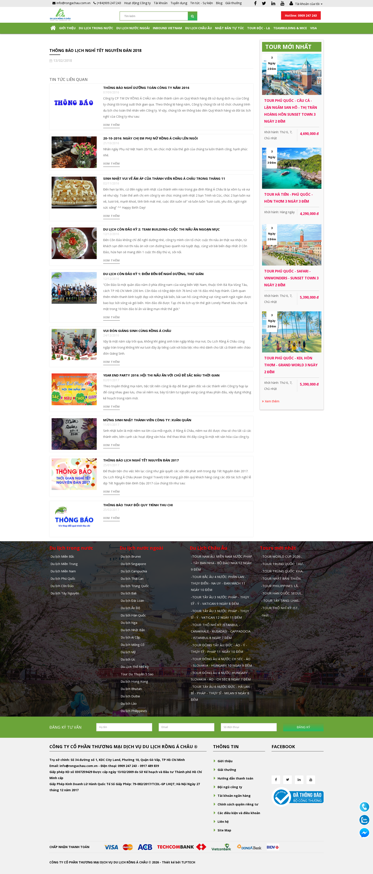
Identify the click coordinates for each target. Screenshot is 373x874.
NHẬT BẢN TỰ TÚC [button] (229, 28)
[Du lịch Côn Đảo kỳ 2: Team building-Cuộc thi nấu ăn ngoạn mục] (74, 243)
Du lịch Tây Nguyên (65, 593)
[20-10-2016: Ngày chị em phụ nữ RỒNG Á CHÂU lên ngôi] (74, 152)
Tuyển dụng (179, 3)
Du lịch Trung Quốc (135, 586)
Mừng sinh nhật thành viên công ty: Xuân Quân (147, 420)
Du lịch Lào (129, 703)
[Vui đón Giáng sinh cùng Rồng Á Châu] (74, 344)
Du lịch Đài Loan (132, 600)
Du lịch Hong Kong (134, 681)
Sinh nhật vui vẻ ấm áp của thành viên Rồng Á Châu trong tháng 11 (164, 178)
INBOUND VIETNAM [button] (167, 28)
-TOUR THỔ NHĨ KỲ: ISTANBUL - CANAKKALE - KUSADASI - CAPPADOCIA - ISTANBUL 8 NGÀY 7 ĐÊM (220, 631)
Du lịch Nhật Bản (133, 630)
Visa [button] (313, 28)
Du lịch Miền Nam (63, 571)
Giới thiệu (67, 28)
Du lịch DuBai (130, 696)
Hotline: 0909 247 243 (301, 15)
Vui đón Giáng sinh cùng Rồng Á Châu (137, 330)
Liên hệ (223, 822)
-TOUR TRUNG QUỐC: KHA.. (282, 571)
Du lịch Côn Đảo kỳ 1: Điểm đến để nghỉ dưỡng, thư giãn (153, 274)
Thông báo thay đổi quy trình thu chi (138, 505)
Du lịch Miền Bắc (62, 556)
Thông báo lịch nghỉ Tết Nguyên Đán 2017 (141, 460)
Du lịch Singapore (133, 564)
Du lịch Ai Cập (130, 637)
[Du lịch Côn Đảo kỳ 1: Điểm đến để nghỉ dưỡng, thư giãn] (74, 287)
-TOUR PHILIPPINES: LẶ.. (280, 586)
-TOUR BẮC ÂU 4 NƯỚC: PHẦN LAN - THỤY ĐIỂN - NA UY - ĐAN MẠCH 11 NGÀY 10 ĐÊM (218, 583)
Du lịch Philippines (134, 711)
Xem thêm (111, 125)
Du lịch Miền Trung (64, 564)
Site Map (224, 830)
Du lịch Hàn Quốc (133, 615)
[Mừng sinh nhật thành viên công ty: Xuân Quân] (74, 434)
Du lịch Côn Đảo (62, 586)
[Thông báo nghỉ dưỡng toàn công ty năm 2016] (74, 101)
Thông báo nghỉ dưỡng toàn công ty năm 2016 (146, 87)
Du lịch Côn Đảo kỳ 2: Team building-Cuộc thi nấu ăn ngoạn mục (161, 229)
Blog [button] (219, 3)
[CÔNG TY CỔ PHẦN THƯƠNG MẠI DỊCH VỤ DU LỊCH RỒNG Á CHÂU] (60, 14)
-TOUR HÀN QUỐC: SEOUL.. (282, 593)
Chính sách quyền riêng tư (238, 804)
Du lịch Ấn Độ (130, 608)
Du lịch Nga (129, 622)
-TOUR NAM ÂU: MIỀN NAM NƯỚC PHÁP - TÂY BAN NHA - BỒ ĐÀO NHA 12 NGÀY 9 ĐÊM (221, 562)
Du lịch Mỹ (128, 652)
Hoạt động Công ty (137, 3)
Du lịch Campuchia (134, 571)
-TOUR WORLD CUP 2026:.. (281, 556)
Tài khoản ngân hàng (234, 796)
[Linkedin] (273, 4)
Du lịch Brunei (131, 556)
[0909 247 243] (364, 807)
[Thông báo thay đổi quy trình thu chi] (74, 518)
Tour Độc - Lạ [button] (258, 28)
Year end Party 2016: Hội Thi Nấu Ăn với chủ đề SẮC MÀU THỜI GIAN (161, 375)
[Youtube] (282, 4)
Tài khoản (161, 3)
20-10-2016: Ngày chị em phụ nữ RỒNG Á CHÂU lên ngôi (150, 138)
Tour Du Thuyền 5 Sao (137, 674)
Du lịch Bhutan (131, 689)
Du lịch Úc (128, 659)
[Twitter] (264, 4)
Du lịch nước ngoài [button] (133, 28)
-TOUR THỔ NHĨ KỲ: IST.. (280, 608)
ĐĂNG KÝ (303, 727)
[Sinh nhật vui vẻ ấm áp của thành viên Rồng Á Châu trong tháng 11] (74, 192)
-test (265, 615)
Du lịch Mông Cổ (132, 644)
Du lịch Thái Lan (132, 578)
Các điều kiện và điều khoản (239, 813)
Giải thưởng (233, 3)
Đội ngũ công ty (230, 787)
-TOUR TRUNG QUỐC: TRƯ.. (282, 564)
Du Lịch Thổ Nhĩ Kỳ (135, 666)
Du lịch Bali (128, 593)
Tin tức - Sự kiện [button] (201, 3)
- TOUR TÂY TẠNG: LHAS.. (280, 600)
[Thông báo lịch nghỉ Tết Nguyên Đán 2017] (74, 474)
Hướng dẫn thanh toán (235, 778)
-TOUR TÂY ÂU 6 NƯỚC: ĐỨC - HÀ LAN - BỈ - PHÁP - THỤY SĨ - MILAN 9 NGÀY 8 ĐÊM (221, 693)
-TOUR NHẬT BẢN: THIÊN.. (281, 578)
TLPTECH (188, 862)
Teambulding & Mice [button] (290, 28)
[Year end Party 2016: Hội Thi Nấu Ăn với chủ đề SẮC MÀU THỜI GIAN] (74, 389)
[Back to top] (364, 847)
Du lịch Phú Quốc (63, 578)
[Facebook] (255, 4)
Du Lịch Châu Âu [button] (198, 28)
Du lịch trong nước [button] (96, 28)
